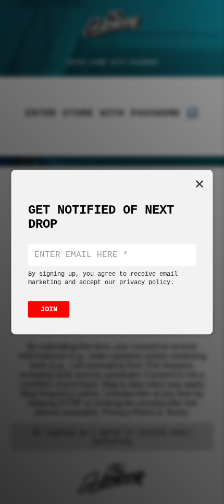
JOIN (49, 309)
